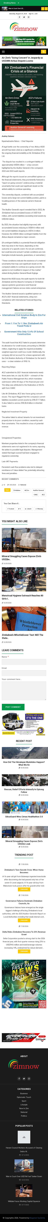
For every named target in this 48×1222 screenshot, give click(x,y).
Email (4, 668)
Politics (24, 1116)
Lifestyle (24, 1105)
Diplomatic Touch (24, 1097)
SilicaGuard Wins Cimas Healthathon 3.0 (24, 816)
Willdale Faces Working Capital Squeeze (24, 1201)
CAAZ (36, 495)
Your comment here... (12, 679)
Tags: (7, 490)
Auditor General (38, 490)
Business (24, 1093)
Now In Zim (24, 1108)
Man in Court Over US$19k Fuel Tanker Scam (24, 1176)
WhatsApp (40, 508)
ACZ (43, 495)
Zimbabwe (16, 490)
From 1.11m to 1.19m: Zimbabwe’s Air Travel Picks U (24, 324)
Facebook (11, 508)
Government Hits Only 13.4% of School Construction (24, 332)
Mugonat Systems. (37, 1218)
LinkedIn (29, 508)
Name (5, 657)
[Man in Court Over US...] (4, 8)
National (23, 485)
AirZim (26, 490)
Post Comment (13, 707)
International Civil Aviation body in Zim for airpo (24, 316)
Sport (24, 1101)
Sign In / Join (33, 14)
